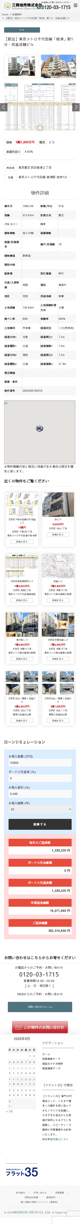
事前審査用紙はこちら (55, 1139)
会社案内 (20, 1192)
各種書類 (59, 1192)
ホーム (46, 1054)
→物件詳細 (22, 542)
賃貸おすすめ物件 (52, 1063)
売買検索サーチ (51, 1059)
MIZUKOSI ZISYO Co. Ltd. (32, 1212)
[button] (39, 428)
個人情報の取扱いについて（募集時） (40, 1201)
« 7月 (9, 1111)
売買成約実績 (31, 1197)
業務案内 (50, 1197)
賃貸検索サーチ (51, 1068)
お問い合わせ (40, 1192)
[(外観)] (22, 77)
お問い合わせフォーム (40, 1007)
